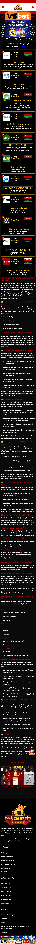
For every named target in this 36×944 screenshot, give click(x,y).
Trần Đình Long (5, 872)
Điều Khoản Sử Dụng (7, 860)
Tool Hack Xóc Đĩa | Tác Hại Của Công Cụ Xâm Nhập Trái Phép (18, 787)
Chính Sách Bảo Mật (7, 856)
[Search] (33, 7)
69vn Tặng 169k (6, 891)
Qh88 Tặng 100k (6, 895)
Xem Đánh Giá (28, 55)
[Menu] (2, 7)
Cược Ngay (28, 53)
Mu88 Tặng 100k (6, 899)
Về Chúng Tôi (5, 853)
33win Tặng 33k (6, 887)
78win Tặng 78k (6, 884)
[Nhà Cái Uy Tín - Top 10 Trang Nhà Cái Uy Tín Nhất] (18, 7)
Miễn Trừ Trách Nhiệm (8, 864)
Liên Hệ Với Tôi (5, 868)
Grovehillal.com (6, 828)
